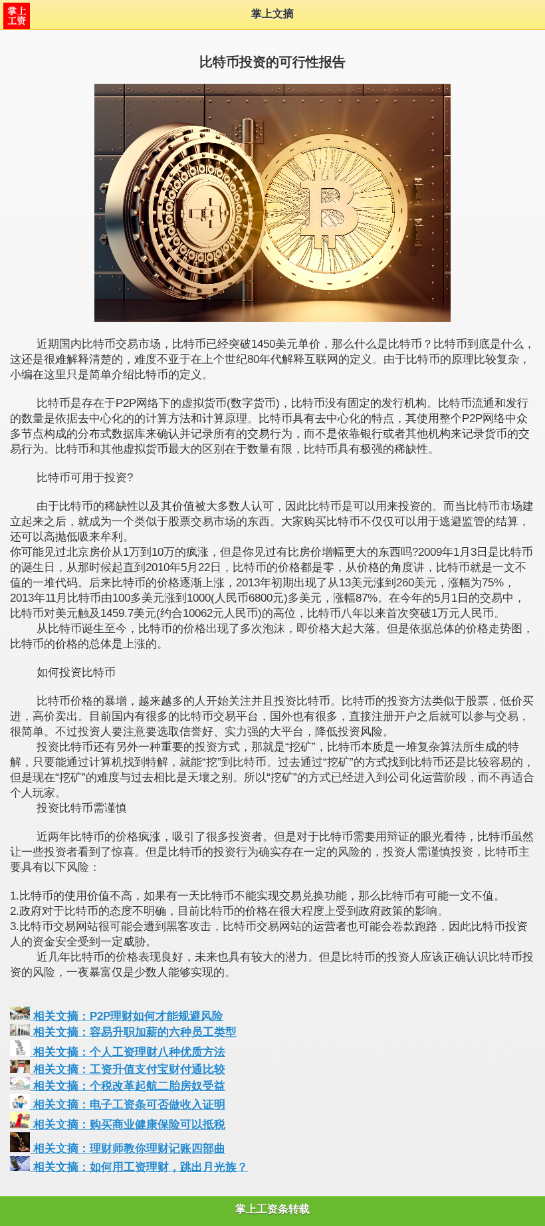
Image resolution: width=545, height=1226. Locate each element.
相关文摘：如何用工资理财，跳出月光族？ (139, 1167)
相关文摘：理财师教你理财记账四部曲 (127, 1148)
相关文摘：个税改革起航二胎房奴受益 (127, 1086)
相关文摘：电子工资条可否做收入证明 (127, 1104)
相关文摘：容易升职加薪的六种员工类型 (133, 1032)
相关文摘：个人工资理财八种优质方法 (127, 1052)
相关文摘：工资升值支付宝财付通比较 (127, 1069)
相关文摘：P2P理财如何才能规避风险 (126, 1016)
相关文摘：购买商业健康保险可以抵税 (127, 1124)
